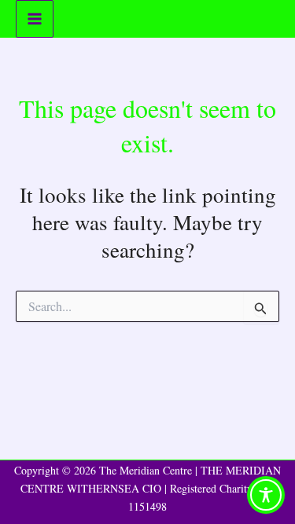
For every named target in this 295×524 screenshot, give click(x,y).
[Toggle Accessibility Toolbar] (266, 495)
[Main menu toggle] (34, 19)
